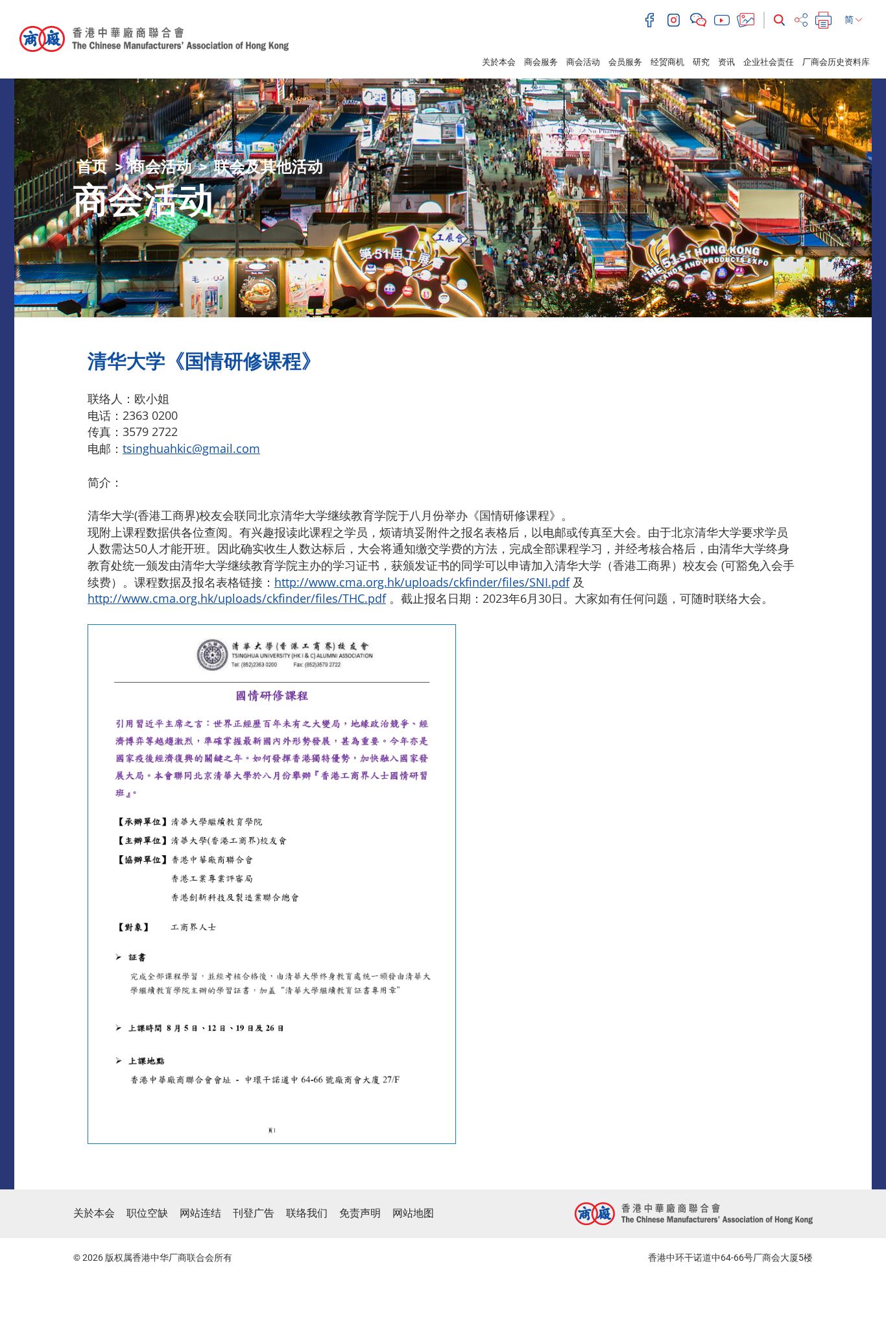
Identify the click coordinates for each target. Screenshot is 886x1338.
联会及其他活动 (268, 167)
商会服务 (541, 62)
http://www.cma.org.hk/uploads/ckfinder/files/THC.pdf (237, 598)
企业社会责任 (768, 62)
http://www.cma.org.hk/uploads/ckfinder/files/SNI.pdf (421, 582)
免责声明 (360, 1213)
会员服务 (625, 62)
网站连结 (200, 1213)
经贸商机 (667, 62)
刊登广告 (253, 1213)
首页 (92, 167)
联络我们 (307, 1213)
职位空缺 (147, 1213)
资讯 (726, 62)
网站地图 (413, 1213)
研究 (701, 62)
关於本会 (499, 62)
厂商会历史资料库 (836, 62)
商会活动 (583, 62)
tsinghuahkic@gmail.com (191, 448)
